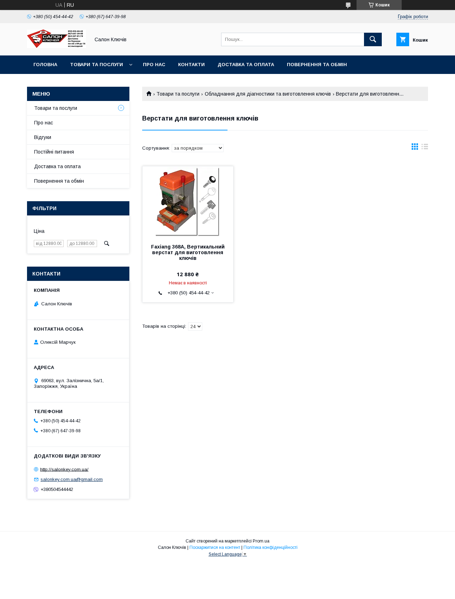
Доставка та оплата (246, 64)
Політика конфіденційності (270, 547)
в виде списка (425, 148)
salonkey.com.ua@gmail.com (72, 479)
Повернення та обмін (317, 64)
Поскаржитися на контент (214, 547)
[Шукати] (373, 39)
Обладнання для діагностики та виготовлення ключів (268, 94)
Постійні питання (54, 152)
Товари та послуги (96, 64)
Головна (45, 64)
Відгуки (42, 137)
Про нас (154, 64)
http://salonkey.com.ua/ (64, 469)
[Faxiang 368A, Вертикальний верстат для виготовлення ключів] (188, 201)
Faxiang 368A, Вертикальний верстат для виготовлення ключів (188, 252)
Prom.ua (261, 541)
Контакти (191, 64)
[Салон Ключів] (56, 46)
